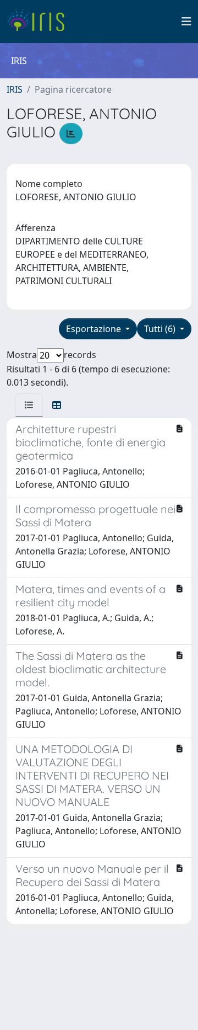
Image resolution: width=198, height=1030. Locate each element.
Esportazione (94, 329)
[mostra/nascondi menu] (186, 21)
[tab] (29, 405)
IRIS (15, 89)
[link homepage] (40, 21)
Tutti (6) (161, 329)
